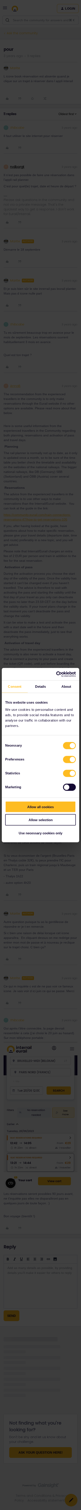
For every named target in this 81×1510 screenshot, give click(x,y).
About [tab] (66, 686)
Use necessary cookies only (40, 833)
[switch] (69, 759)
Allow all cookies (40, 807)
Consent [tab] (14, 686)
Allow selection (41, 820)
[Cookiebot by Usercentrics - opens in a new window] (57, 674)
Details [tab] (40, 686)
